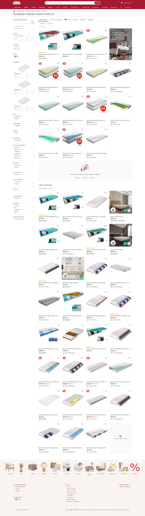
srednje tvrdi (17, 209)
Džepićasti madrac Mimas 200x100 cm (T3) (97, 282)
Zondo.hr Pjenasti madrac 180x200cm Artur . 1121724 (76, 414)
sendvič (16, 133)
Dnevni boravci (89, 474)
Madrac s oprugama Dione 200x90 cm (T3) (121, 348)
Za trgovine (69, 497)
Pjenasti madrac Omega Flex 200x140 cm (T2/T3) (52, 120)
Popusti (135, 473)
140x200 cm (17, 153)
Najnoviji (75, 19)
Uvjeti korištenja (71, 499)
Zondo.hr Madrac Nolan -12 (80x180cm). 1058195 (99, 216)
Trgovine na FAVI (71, 488)
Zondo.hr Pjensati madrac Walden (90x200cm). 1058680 (101, 315)
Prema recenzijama (57, 19)
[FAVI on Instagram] (19, 499)
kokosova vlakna (18, 219)
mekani (16, 211)
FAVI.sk (86, 509)
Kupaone (78, 473)
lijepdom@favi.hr (21, 486)
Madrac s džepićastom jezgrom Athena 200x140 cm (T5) (77, 381)
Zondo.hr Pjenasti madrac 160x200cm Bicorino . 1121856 (53, 381)
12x (46, 214)
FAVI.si (128, 509)
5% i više (16, 46)
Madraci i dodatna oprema (33, 11)
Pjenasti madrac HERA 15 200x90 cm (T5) (73, 348)
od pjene (16, 118)
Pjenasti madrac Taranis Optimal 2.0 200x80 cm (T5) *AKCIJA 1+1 (103, 120)
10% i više (17, 49)
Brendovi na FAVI (71, 491)
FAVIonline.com (19, 509)
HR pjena (16, 174)
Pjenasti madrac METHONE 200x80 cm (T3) (74, 448)
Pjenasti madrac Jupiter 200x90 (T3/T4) (120, 381)
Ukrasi (21, 473)
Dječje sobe (112, 473)
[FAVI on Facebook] (16, 499)
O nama (69, 486)
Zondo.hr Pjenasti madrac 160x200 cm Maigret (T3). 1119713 (102, 381)
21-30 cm (16, 183)
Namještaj (10, 473)
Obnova (55, 473)
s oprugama (17, 116)
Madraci (44, 11)
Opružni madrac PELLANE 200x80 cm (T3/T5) (122, 414)
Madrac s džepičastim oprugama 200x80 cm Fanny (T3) (124, 87)
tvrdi (15, 207)
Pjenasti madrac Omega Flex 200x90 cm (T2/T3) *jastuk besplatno (80, 120)
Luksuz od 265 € (18, 36)
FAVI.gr (124, 509)
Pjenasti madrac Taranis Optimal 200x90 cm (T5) (99, 153)
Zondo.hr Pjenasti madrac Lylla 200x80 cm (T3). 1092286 (54, 153)
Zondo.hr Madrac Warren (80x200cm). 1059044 (51, 282)
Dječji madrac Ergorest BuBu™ (71, 282)
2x (117, 313)
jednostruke (17, 165)
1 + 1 (15, 191)
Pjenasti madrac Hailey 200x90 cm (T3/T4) (50, 315)
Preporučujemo (43, 19)
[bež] (17, 56)
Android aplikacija (126, 486)
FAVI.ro (95, 509)
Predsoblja (123, 473)
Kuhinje (67, 473)
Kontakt (17, 488)
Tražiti (97, 2)
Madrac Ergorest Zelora (116, 249)
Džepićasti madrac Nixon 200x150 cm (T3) (74, 249)
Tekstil (32, 473)
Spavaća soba (20, 11)
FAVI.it (104, 509)
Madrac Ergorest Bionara (116, 216)
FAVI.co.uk (114, 509)
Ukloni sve (77, 177)
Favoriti (69, 19)
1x (93, 247)
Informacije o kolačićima (73, 501)
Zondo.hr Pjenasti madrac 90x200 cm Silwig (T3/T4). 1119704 (102, 414)
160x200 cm (17, 155)
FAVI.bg (119, 509)
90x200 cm (17, 149)
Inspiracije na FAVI (71, 493)
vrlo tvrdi (16, 205)
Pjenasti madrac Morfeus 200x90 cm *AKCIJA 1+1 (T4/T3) (78, 153)
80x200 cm (17, 147)
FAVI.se (108, 509)
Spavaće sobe (100, 473)
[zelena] (15, 56)
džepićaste (17, 198)
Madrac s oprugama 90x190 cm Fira (119, 282)
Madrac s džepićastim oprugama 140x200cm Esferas (124, 315)
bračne (16, 167)
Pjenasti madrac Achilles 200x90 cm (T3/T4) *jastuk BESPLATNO (103, 87)
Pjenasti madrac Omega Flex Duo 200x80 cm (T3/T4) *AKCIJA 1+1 (80, 87)
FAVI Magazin (70, 495)
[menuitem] (18, 7)
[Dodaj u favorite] (58, 30)
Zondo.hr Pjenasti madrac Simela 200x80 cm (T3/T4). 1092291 (126, 120)
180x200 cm (17, 158)
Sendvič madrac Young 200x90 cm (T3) (96, 54)
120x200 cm (17, 151)
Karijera (17, 491)
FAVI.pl (90, 509)
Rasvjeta (44, 473)
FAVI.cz (81, 509)
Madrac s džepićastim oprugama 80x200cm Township (53, 448)
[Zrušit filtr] (20, 139)
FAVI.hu (99, 509)
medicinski (17, 125)
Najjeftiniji (83, 19)
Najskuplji (90, 19)
